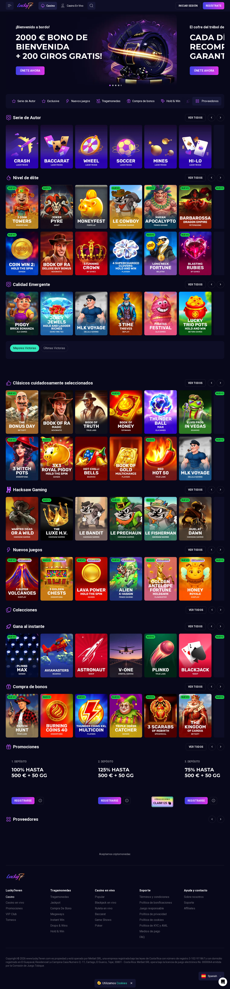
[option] (23, 101)
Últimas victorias (54, 348)
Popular (100, 897)
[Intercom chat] (222, 982)
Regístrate (213, 5)
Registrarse (23, 800)
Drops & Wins (59, 925)
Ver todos (195, 117)
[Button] (10, 6)
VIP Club (11, 914)
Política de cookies (151, 920)
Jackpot (55, 902)
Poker (98, 925)
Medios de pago (149, 931)
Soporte (189, 902)
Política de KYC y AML (153, 925)
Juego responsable (151, 908)
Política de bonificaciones (155, 902)
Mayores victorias (24, 348)
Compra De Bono (61, 908)
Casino (10, 897)
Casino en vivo (15, 902)
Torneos (11, 920)
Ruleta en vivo (103, 908)
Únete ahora (30, 70)
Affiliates (189, 908)
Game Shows (103, 920)
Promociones (14, 908)
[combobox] (211, 976)
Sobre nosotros (194, 897)
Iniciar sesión (188, 5)
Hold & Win (57, 931)
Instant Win (57, 920)
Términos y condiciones (154, 897)
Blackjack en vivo (105, 902)
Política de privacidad (153, 914)
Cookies (122, 983)
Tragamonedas (59, 897)
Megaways (57, 914)
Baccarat (100, 914)
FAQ (142, 937)
